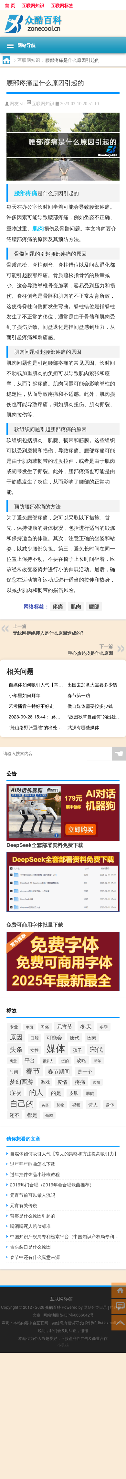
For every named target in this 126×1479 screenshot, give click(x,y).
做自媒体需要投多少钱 (90, 706)
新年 (97, 1060)
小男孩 (63, 1345)
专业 (14, 1027)
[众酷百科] (63, 23)
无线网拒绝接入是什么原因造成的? (48, 632)
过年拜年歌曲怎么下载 (32, 1164)
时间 (14, 1072)
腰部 (20, 193)
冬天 (86, 1026)
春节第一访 (79, 695)
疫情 (62, 1081)
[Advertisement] (63, 1416)
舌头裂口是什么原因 (30, 1246)
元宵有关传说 (23, 1205)
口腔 (34, 1038)
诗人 (93, 1104)
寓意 (13, 1060)
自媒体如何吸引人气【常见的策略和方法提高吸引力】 (37, 684)
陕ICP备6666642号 (77, 1315)
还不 (14, 1114)
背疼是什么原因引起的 (32, 1215)
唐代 (74, 1037)
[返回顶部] (118, 1322)
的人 (36, 1092)
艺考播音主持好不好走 (31, 706)
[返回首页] (118, 1290)
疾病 (96, 1082)
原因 (16, 1036)
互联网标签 (62, 5)
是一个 (85, 1071)
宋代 (96, 1049)
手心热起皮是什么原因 (90, 653)
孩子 (77, 1050)
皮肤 (73, 1093)
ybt (23, 103)
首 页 (10, 5)
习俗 (45, 1027)
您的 (65, 1060)
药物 (60, 1104)
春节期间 (59, 1071)
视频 (76, 1105)
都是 (32, 1114)
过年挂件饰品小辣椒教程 (35, 1174)
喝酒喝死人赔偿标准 (30, 1226)
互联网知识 (33, 5)
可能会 (54, 1037)
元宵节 (64, 1026)
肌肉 (38, 228)
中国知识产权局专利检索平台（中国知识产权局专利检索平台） (65, 1236)
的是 (56, 1092)
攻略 (81, 1060)
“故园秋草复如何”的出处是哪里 (96, 716)
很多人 (48, 1060)
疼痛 (31, 193)
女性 (34, 1050)
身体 (110, 1104)
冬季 (104, 1027)
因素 (91, 1037)
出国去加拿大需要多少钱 (92, 684)
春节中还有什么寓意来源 (35, 1257)
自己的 (22, 1103)
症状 (15, 1092)
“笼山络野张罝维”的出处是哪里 (37, 727)
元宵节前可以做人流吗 (32, 1195)
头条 (16, 1049)
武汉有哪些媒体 (83, 727)
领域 (49, 1115)
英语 (45, 1104)
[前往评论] (118, 1306)
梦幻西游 (21, 1081)
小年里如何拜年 (24, 695)
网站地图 (51, 1315)
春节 (33, 1070)
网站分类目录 (95, 1307)
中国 (29, 1027)
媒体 (56, 1047)
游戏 (45, 1082)
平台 (30, 1060)
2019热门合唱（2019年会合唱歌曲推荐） (52, 1184)
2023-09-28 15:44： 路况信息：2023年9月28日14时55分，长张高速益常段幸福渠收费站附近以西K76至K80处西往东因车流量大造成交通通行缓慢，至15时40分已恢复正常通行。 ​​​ (37, 716)
